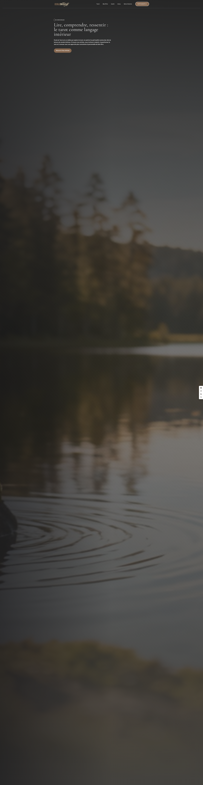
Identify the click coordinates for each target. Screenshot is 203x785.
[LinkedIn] (201, 394)
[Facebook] (201, 388)
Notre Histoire (128, 4)
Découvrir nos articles (63, 51)
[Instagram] (201, 391)
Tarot (98, 4)
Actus (119, 4)
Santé (112, 4)
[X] (201, 397)
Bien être (105, 4)
